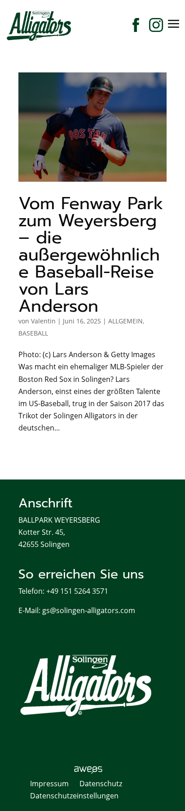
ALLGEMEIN (125, 321)
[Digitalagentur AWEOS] (93, 771)
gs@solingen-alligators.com (88, 610)
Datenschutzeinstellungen (74, 796)
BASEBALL (33, 333)
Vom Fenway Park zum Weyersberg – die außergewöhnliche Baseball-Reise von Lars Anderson (90, 255)
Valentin (43, 321)
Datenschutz (100, 784)
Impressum (49, 784)
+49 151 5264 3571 (77, 591)
